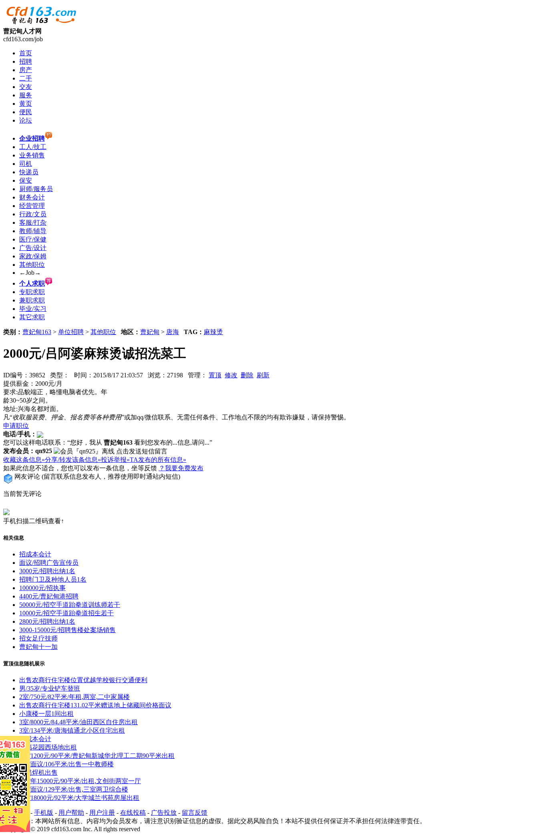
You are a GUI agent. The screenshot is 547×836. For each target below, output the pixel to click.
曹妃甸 (149, 331)
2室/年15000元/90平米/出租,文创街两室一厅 (80, 781)
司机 (25, 163)
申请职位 (16, 425)
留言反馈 (194, 812)
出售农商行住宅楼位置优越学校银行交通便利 (83, 680)
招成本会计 (35, 554)
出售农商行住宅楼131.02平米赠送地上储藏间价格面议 (95, 705)
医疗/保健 (32, 239)
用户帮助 (71, 812)
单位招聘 (71, 331)
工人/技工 (32, 146)
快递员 (28, 172)
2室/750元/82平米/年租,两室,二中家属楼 (74, 696)
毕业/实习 (32, 308)
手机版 (43, 812)
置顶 (215, 375)
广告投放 (164, 812)
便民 (25, 112)
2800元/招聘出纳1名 (47, 621)
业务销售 (32, 155)
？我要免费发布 (181, 468)
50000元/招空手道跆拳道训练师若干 (69, 604)
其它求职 (32, 317)
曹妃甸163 (36, 331)
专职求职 (32, 291)
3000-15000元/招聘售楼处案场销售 (67, 629)
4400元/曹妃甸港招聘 (48, 596)
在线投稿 (133, 812)
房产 (25, 69)
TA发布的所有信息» (158, 459)
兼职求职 (32, 300)
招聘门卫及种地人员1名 (52, 579)
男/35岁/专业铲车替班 (49, 688)
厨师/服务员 (36, 188)
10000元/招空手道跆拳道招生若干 (66, 613)
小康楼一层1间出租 (46, 713)
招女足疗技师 (38, 638)
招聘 (25, 61)
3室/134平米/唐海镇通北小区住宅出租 (72, 730)
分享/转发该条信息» (73, 459)
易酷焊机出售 (38, 772)
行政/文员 (32, 214)
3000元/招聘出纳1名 (47, 571)
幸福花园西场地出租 (48, 747)
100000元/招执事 (42, 587)
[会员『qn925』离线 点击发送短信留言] (110, 451)
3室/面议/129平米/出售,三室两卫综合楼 (73, 789)
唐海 (172, 331)
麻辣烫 (213, 331)
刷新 (263, 375)
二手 (25, 78)
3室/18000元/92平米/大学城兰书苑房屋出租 (79, 797)
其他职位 (32, 264)
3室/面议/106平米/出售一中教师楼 (66, 764)
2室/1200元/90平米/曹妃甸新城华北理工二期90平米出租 (97, 755)
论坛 (25, 120)
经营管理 (32, 205)
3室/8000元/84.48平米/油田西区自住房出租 (78, 722)
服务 (25, 95)
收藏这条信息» (24, 459)
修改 (231, 375)
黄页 (25, 103)
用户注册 (102, 812)
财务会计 (32, 197)
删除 (247, 375)
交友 (25, 86)
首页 (25, 53)
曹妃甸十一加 (38, 646)
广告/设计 (32, 247)
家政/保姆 (32, 256)
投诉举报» (115, 459)
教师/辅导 (32, 231)
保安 (25, 180)
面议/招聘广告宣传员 (48, 562)
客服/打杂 (32, 222)
